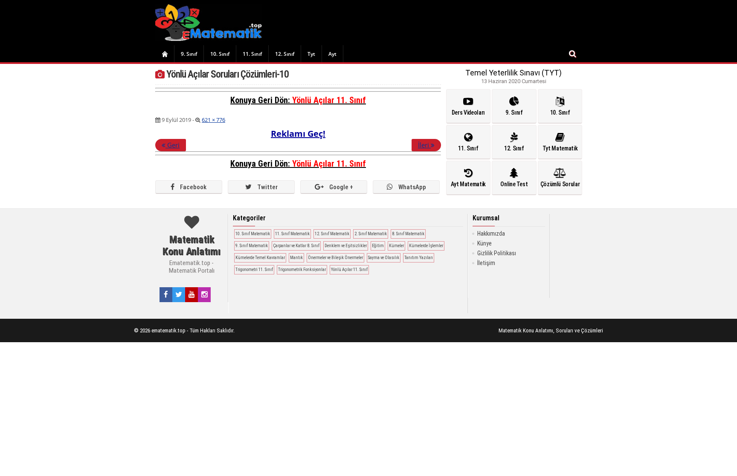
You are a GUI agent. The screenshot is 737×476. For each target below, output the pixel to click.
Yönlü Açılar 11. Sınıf (329, 100)
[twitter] (178, 294)
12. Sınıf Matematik (332, 233)
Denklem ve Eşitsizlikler (346, 245)
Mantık (296, 257)
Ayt (332, 54)
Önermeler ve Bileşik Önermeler (335, 257)
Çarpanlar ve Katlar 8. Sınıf (296, 245)
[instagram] (204, 294)
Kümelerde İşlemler (426, 245)
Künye (484, 243)
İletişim (486, 263)
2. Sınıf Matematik (370, 233)
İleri (424, 145)
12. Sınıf (284, 54)
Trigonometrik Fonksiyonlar (302, 269)
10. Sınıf (219, 54)
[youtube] (192, 294)
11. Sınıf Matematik (292, 233)
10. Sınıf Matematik (252, 233)
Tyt (311, 54)
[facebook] (166, 294)
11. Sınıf (252, 54)
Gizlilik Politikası (496, 253)
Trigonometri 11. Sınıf (254, 269)
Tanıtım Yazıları (418, 257)
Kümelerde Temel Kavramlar (260, 257)
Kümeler (396, 245)
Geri (172, 145)
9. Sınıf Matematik (251, 245)
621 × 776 (213, 120)
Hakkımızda (491, 233)
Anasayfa (164, 53)
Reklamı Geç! (298, 133)
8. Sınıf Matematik (408, 233)
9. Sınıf (189, 54)
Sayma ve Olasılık (383, 257)
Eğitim (378, 245)
